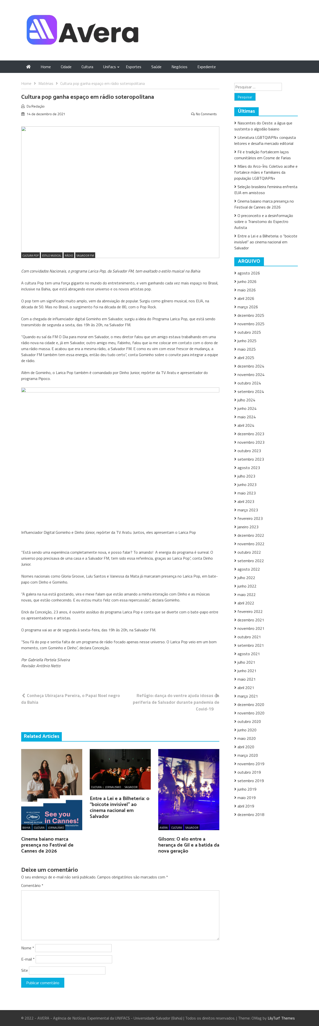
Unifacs (109, 67)
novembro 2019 (251, 764)
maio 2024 (247, 417)
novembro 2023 (251, 442)
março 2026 (248, 307)
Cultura (87, 67)
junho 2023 (247, 484)
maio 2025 (247, 349)
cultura (39, 828)
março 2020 (248, 755)
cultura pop (30, 256)
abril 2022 (246, 603)
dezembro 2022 (251, 535)
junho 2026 (247, 281)
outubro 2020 (249, 721)
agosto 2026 (249, 273)
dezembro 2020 (251, 704)
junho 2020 (247, 730)
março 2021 (248, 696)
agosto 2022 (249, 569)
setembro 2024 (251, 391)
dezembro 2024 (251, 366)
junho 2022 (247, 586)
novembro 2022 (251, 544)
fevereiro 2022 (250, 611)
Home (46, 67)
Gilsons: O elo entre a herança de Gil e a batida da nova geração (188, 845)
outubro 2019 (249, 772)
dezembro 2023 (251, 434)
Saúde (156, 67)
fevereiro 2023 (250, 518)
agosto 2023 (249, 468)
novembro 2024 (251, 375)
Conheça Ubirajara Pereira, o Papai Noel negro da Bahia (70, 698)
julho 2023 (246, 476)
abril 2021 (246, 688)
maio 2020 (247, 738)
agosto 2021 (249, 654)
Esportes (133, 67)
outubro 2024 (249, 383)
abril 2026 (246, 298)
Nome (27, 948)
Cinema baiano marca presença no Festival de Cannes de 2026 (47, 845)
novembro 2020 (251, 713)
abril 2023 (246, 501)
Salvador (131, 787)
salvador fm (85, 256)
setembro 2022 (251, 561)
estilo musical (51, 256)
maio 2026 (247, 290)
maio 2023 (247, 493)
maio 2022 (247, 594)
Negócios (179, 67)
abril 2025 (246, 358)
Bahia (26, 828)
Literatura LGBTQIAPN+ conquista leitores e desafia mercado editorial (265, 140)
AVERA (164, 828)
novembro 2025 (251, 324)
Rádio (69, 256)
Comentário (32, 885)
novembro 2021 (251, 628)
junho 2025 (247, 341)
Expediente (206, 67)
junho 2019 (247, 789)
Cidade (66, 67)
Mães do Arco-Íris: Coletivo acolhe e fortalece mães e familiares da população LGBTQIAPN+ (266, 172)
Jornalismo (56, 828)
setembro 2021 (251, 645)
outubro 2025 (249, 332)
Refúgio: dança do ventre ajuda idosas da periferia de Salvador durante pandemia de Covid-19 (176, 702)
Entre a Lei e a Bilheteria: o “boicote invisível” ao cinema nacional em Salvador (119, 808)
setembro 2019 (251, 781)
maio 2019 (247, 798)
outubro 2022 (249, 552)
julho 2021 (246, 662)
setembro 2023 (251, 459)
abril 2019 (246, 806)
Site (24, 970)
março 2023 (248, 510)
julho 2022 (246, 578)
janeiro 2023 (248, 527)
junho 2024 (247, 408)
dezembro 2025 (251, 315)
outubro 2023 (249, 451)
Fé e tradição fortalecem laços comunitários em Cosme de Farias (262, 155)
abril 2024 (246, 425)
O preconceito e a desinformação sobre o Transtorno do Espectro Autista (263, 221)
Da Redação (36, 106)
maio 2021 (247, 679)
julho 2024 (246, 400)
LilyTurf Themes (281, 1018)
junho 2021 (247, 671)
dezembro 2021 (251, 620)
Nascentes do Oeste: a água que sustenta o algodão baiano (263, 126)
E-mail (28, 959)
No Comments (206, 113)
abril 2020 (246, 747)
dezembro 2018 (251, 814)
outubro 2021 (249, 637)
